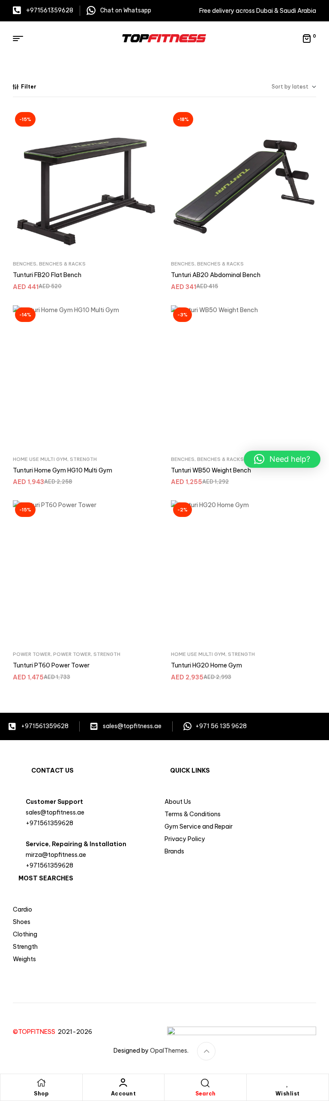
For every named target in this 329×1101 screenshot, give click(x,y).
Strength (83, 459)
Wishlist (287, 1093)
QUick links (190, 770)
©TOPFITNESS (35, 1032)
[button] (282, 459)
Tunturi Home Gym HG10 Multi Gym (62, 470)
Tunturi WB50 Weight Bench (211, 470)
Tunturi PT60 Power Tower (51, 665)
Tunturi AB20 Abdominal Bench (215, 275)
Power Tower (32, 654)
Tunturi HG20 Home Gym (206, 665)
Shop (41, 1093)
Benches (24, 264)
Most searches (45, 878)
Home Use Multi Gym (40, 459)
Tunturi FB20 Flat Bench (47, 275)
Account (123, 1093)
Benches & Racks (62, 264)
